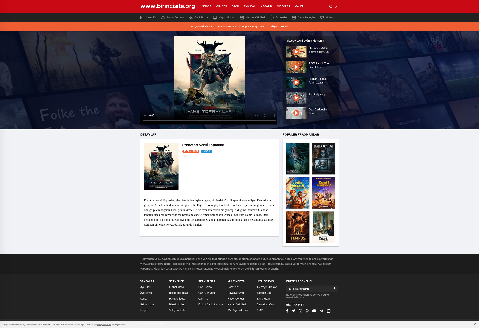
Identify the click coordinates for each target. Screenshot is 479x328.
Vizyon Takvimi (279, 26)
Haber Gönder (236, 298)
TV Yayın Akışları (238, 310)
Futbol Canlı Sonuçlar (211, 304)
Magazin (266, 6)
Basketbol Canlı (266, 304)
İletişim (144, 310)
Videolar (283, 6)
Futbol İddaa (176, 287)
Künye (143, 298)
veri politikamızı (104, 325)
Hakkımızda (147, 304)
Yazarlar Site (264, 293)
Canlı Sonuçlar (306, 17)
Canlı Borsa (201, 17)
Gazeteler (233, 287)
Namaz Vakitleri (255, 17)
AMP (260, 310)
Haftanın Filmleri (227, 26)
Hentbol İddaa (177, 298)
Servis (206, 6)
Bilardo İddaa (176, 304)
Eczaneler (281, 17)
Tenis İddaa (263, 298)
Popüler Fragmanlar (253, 26)
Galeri (299, 6)
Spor (235, 6)
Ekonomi (250, 6)
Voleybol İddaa (177, 310)
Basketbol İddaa (178, 293)
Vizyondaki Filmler (201, 26)
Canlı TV (151, 17)
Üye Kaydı (146, 293)
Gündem (221, 6)
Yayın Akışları (227, 17)
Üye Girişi (145, 287)
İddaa (329, 17)
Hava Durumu (175, 17)
